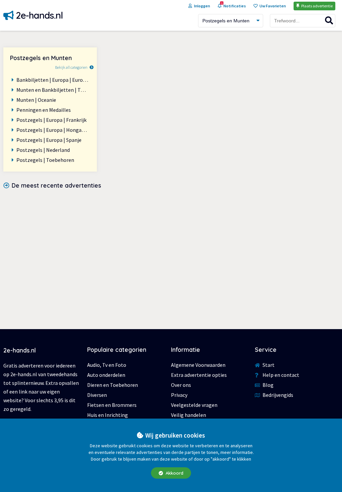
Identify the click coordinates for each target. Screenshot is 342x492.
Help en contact (280, 375)
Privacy (179, 395)
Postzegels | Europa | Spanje (48, 140)
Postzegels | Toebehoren (45, 160)
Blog (268, 385)
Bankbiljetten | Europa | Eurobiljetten (53, 79)
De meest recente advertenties (56, 185)
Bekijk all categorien (71, 67)
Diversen (97, 395)
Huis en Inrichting (107, 415)
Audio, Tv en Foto (106, 364)
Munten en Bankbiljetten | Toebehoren (53, 89)
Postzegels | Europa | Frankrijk (51, 119)
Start (268, 364)
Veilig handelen (188, 415)
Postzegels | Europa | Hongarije (52, 130)
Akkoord (173, 473)
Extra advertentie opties (199, 375)
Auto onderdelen (106, 375)
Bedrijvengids (277, 395)
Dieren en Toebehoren (112, 385)
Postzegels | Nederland (43, 150)
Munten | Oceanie (36, 99)
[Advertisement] (171, 252)
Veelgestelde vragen (194, 405)
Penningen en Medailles (43, 109)
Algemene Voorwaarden (198, 364)
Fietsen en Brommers (112, 405)
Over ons (181, 385)
